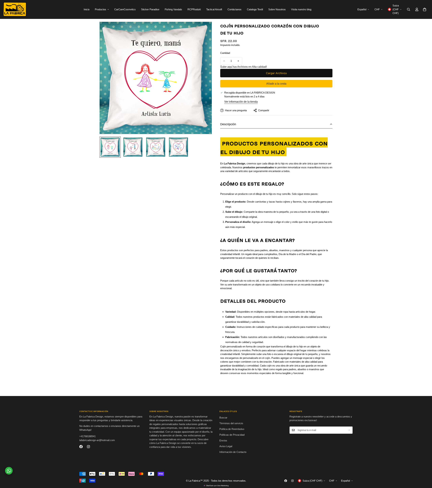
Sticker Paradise (150, 9)
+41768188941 (87, 436)
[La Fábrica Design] (15, 9)
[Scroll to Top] (425, 469)
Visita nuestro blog (301, 9)
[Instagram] (88, 446)
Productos (100, 9)
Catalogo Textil (255, 9)
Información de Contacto (232, 452)
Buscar (223, 417)
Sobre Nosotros (277, 9)
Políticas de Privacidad (232, 434)
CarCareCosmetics (125, 9)
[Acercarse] (204, 29)
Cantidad (225, 52)
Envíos (223, 440)
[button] (424, 9)
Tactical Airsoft (214, 9)
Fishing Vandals (173, 9)
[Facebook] (81, 446)
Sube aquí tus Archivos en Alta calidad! (243, 66)
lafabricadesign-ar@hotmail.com (97, 440)
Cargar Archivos (276, 73)
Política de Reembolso (231, 429)
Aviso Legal (225, 446)
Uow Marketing (223, 485)
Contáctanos (234, 9)
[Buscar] (408, 9)
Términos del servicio (231, 423)
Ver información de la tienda (241, 101)
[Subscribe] (349, 430)
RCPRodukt (194, 9)
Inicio (86, 9)
